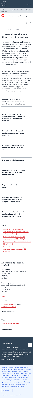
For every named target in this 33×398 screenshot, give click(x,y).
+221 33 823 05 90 (7, 305)
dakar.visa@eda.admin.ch (10, 324)
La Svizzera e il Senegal (13, 16)
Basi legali (21, 386)
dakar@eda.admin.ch (8, 307)
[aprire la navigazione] (30, 16)
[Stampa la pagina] (27, 23)
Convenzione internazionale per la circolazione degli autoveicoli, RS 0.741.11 (15, 249)
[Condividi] (31, 23)
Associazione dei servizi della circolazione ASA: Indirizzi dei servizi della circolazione (16, 232)
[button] (30, 345)
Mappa (3, 296)
